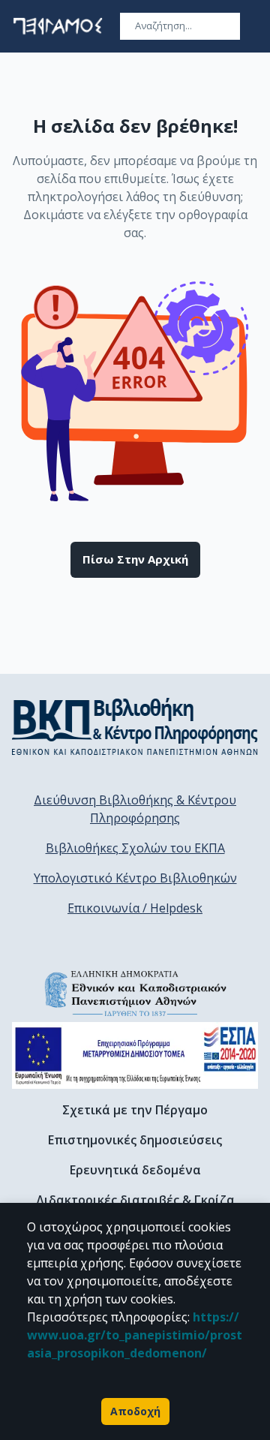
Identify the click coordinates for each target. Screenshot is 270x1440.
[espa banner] (135, 1055)
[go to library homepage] (135, 726)
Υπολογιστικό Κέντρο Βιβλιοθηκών (135, 878)
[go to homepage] (58, 26)
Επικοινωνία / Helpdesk (135, 908)
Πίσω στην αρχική (135, 559)
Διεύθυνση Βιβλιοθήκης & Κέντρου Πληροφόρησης (135, 809)
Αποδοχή (135, 1411)
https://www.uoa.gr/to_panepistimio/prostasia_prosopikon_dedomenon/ (134, 1335)
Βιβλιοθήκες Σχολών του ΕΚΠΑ (135, 848)
